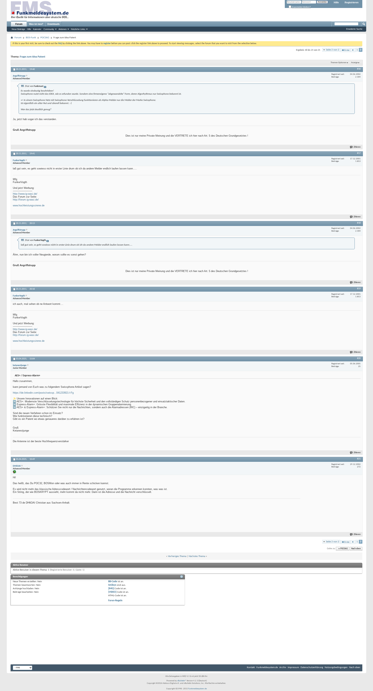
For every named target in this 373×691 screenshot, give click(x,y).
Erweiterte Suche (354, 29)
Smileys (112, 585)
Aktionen (62, 29)
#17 (359, 153)
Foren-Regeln (115, 600)
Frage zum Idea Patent (32, 56)
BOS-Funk (31, 37)
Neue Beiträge (18, 29)
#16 (359, 69)
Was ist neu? (36, 24)
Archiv (282, 667)
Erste (346, 50)
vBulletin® (181, 681)
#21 (359, 459)
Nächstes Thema (197, 556)
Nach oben (356, 549)
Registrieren (351, 2)
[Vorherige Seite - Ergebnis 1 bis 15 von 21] (352, 50)
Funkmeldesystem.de (267, 667)
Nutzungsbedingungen (336, 667)
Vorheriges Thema (177, 556)
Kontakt (251, 667)
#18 (359, 223)
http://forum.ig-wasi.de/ (26, 199)
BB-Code (112, 581)
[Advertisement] (331, 500)
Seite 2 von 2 (332, 50)
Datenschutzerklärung (312, 667)
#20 (359, 358)
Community (49, 29)
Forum (19, 24)
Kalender (37, 29)
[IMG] (111, 588)
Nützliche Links (78, 29)
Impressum (293, 667)
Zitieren (357, 147)
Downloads (53, 24)
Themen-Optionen (338, 63)
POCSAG (44, 37)
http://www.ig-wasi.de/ (25, 193)
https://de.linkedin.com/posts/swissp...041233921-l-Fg (43, 392)
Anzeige (354, 63)
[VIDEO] (112, 592)
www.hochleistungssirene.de (28, 205)
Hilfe (336, 2)
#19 (359, 289)
